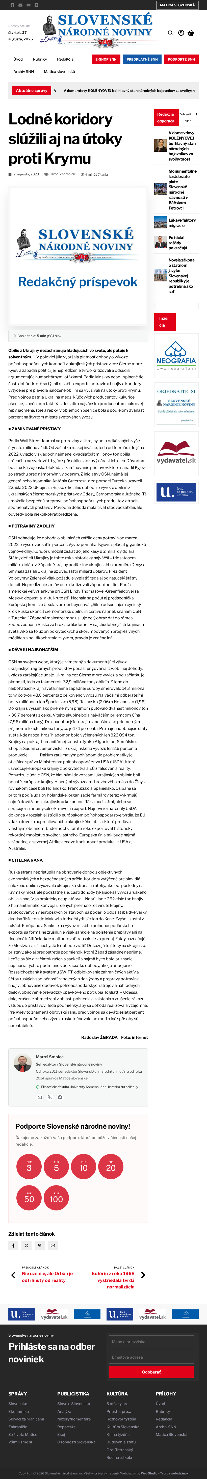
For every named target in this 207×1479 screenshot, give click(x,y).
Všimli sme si (20, 1442)
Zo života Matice (22, 1434)
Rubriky (40, 59)
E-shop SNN (106, 59)
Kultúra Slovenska (123, 1427)
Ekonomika (18, 1411)
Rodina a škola (119, 1457)
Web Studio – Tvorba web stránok (164, 1473)
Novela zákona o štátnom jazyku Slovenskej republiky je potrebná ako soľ (182, 276)
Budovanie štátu (121, 1442)
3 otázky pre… (119, 1404)
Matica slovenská (59, 71)
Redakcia (65, 59)
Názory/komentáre (74, 1419)
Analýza (64, 1411)
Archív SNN (23, 71)
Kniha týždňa (118, 1434)
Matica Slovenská (177, 5)
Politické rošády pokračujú (178, 243)
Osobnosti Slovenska (76, 1442)
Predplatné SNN (142, 59)
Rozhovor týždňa (121, 1419)
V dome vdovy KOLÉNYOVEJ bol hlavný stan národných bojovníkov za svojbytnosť (123, 91)
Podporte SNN (181, 59)
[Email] (40, 1097)
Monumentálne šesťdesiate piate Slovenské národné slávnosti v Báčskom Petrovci (183, 189)
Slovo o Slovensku (73, 1404)
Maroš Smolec (50, 1056)
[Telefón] (50, 1097)
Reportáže (66, 1427)
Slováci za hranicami (26, 1419)
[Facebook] (60, 1097)
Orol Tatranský (120, 1450)
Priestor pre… (119, 1411)
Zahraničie (68, 174)
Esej (61, 1434)
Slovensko (17, 1404)
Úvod (18, 59)
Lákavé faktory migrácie (182, 223)
